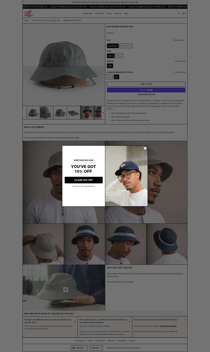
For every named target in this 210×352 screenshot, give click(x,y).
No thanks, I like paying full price (83, 186)
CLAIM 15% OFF (83, 180)
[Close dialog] (145, 148)
